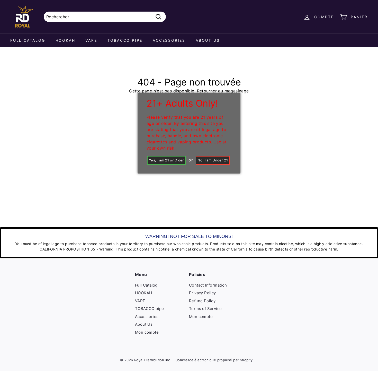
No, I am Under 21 (212, 160)
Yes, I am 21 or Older (166, 160)
